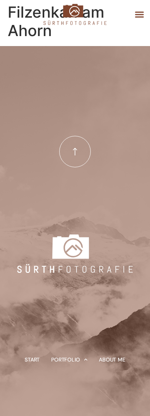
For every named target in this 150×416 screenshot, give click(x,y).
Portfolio (65, 359)
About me (112, 359)
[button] (139, 14)
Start (32, 359)
